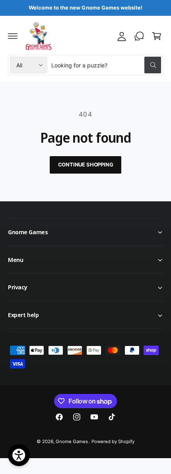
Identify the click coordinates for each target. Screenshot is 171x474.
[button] (12, 36)
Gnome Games (72, 441)
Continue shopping (85, 164)
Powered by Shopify (112, 441)
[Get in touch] (139, 36)
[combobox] (106, 65)
